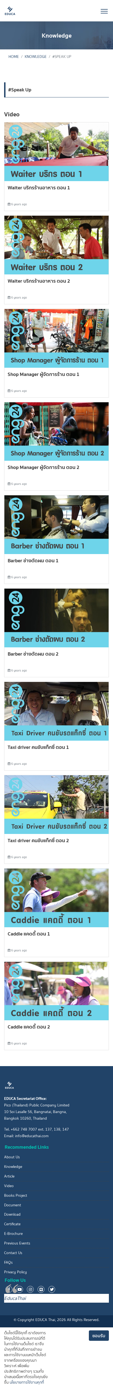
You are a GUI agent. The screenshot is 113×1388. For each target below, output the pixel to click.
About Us (12, 1157)
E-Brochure (13, 1234)
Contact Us (13, 1253)
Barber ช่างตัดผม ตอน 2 (33, 654)
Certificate (12, 1224)
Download (12, 1214)
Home (14, 57)
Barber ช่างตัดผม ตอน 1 (33, 560)
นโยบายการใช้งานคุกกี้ (27, 1382)
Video (9, 1186)
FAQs (8, 1262)
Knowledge (36, 57)
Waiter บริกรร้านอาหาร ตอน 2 (39, 281)
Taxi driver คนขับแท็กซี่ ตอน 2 (38, 840)
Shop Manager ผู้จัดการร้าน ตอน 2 (44, 467)
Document (12, 1205)
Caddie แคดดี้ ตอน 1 (29, 934)
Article (9, 1176)
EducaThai (15, 1298)
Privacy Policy (15, 1272)
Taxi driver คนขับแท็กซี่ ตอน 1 (38, 747)
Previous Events (17, 1243)
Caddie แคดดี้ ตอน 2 (29, 1027)
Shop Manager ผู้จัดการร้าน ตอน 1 (44, 374)
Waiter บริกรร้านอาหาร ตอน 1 (39, 188)
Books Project (15, 1195)
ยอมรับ (98, 1335)
